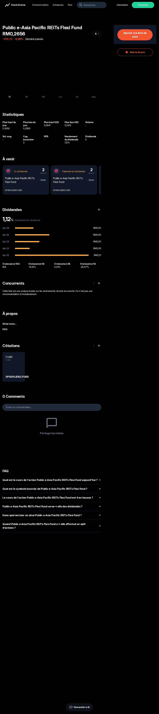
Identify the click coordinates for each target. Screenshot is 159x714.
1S (10, 97)
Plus (70, 5)
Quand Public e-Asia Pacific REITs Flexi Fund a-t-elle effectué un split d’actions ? (51, 525)
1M (26, 97)
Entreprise (58, 5)
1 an (60, 97)
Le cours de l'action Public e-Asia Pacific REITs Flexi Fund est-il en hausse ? (51, 497)
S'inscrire (143, 5)
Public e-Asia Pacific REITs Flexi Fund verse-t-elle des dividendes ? (51, 506)
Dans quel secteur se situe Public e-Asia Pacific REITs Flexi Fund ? (51, 515)
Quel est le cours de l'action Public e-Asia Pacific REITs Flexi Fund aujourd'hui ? (51, 480)
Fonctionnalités (40, 5)
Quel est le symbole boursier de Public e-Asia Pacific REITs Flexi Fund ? (51, 488)
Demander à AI (82, 707)
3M (43, 97)
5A (77, 97)
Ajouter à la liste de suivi (135, 34)
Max (94, 97)
